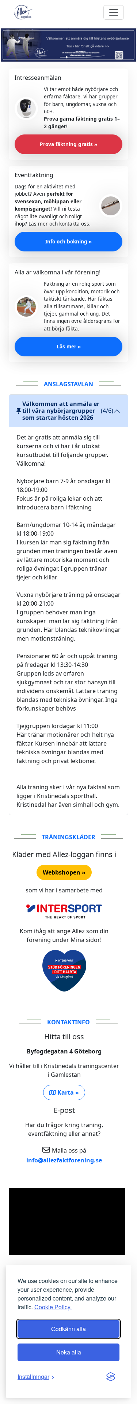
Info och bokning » (68, 241)
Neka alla (68, 1352)
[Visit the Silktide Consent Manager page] (110, 1376)
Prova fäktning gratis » (68, 144)
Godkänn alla (68, 1329)
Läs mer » (69, 346)
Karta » (67, 1092)
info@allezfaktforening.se (64, 1160)
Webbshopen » (64, 872)
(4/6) (67, 411)
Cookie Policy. (53, 1307)
